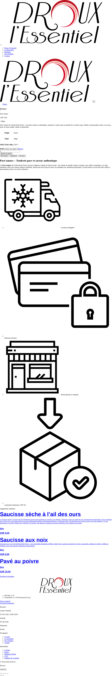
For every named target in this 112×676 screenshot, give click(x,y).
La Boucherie (9, 50)
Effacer (20, 149)
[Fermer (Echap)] (7, 673)
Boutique (7, 52)
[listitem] (56, 524)
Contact (7, 56)
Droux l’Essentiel (10, 48)
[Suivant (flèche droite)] (3, 675)
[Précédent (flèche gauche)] (1, 675)
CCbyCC (3, 669)
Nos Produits (8, 54)
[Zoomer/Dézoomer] (1, 673)
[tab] (4, 156)
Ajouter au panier (6, 153)
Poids (2, 149)
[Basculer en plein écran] (3, 673)
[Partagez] (5, 673)
